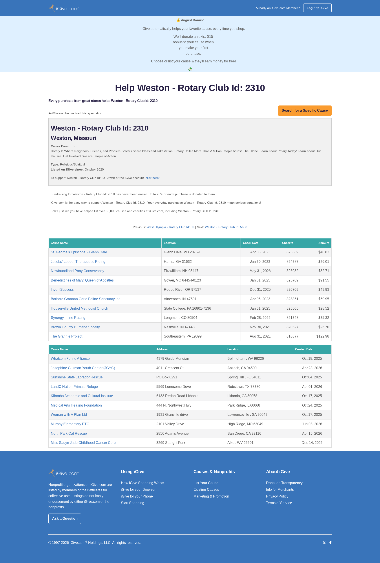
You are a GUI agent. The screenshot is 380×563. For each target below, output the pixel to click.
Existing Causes (206, 489)
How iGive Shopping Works (142, 483)
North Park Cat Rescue (69, 433)
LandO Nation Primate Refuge (74, 387)
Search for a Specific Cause (305, 110)
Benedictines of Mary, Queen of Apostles (82, 280)
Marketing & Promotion (211, 496)
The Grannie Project (66, 336)
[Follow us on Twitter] (324, 543)
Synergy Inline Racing (68, 318)
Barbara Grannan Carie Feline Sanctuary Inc (85, 299)
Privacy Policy (277, 496)
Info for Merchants (280, 489)
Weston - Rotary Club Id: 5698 (226, 227)
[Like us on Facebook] (330, 543)
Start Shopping (132, 503)
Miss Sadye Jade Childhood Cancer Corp (83, 443)
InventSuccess (62, 289)
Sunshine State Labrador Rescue (77, 377)
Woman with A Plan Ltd (69, 414)
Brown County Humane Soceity (75, 327)
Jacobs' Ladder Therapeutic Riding (78, 261)
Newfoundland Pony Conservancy (77, 271)
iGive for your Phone (137, 496)
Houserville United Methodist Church (79, 308)
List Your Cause (206, 483)
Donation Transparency (284, 483)
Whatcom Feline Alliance (70, 358)
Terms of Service (279, 503)
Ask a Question (65, 518)
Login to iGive (317, 8)
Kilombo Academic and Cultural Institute (82, 396)
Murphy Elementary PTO (70, 424)
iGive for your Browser (138, 489)
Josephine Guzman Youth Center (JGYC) (83, 368)
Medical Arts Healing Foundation (76, 405)
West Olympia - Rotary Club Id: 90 (170, 227)
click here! (153, 178)
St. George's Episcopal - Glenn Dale (79, 252)
